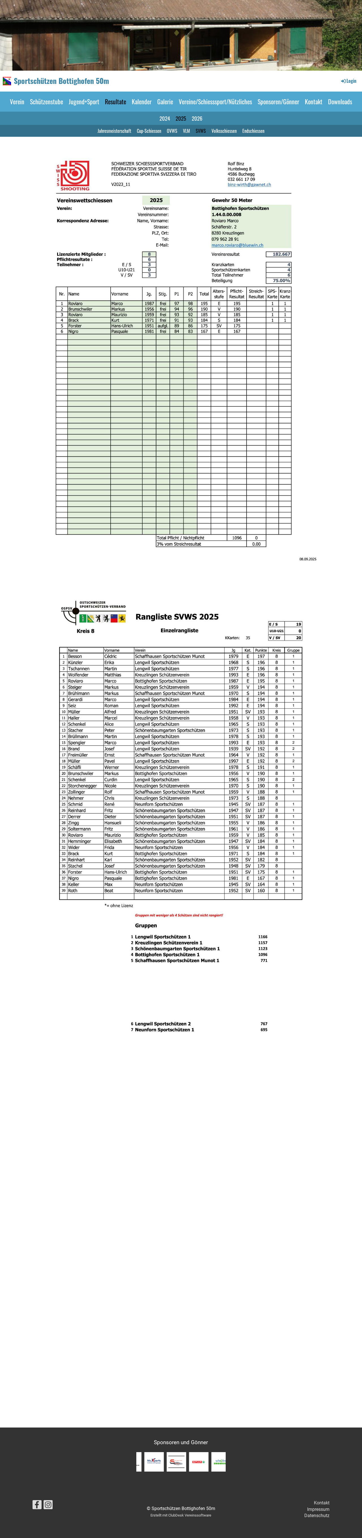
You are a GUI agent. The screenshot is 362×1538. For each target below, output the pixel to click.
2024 (165, 118)
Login (351, 80)
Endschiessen (253, 130)
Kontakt (313, 101)
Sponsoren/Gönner (278, 101)
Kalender (142, 101)
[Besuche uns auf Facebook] (37, 1506)
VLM (186, 130)
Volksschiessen (224, 130)
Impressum (318, 1509)
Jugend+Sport (84, 101)
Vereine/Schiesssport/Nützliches (215, 101)
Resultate (115, 101)
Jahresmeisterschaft (114, 130)
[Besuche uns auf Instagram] (48, 1506)
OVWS (172, 130)
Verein (17, 101)
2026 (197, 118)
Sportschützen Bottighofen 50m (61, 81)
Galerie (165, 101)
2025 (181, 118)
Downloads (340, 101)
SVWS (201, 130)
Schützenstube (46, 101)
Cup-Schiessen (149, 130)
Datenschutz (316, 1515)
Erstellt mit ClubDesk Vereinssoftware (180, 1515)
